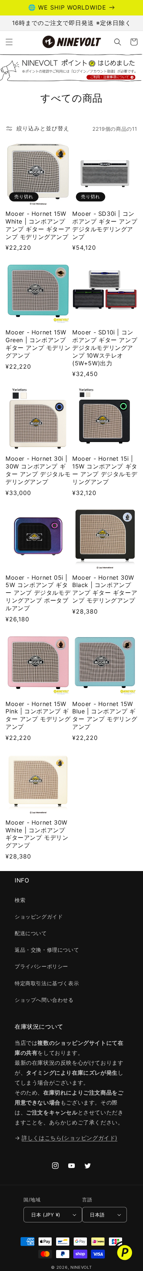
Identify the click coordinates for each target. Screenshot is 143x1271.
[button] (9, 42)
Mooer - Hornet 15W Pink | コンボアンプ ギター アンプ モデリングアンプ (38, 715)
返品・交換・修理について (47, 950)
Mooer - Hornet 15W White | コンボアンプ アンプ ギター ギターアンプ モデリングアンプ (38, 225)
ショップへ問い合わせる (44, 1000)
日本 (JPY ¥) (45, 1215)
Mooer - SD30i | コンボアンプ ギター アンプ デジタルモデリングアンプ (104, 225)
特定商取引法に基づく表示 (47, 983)
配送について (31, 933)
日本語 (97, 1215)
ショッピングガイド (39, 916)
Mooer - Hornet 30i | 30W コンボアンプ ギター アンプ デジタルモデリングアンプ (38, 470)
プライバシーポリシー (41, 966)
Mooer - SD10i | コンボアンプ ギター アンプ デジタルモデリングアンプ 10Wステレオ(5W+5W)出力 (104, 347)
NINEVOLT (81, 1267)
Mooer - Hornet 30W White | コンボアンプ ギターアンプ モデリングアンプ (37, 834)
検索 (20, 900)
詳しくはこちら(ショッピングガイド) (69, 1137)
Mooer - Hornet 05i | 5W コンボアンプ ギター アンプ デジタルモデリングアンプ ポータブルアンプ (38, 593)
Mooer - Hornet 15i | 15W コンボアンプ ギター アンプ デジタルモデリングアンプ (105, 470)
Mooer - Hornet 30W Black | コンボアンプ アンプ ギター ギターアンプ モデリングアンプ (104, 589)
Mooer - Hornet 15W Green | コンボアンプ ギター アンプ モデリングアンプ (38, 344)
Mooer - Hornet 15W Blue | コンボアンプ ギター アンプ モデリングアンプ (104, 715)
